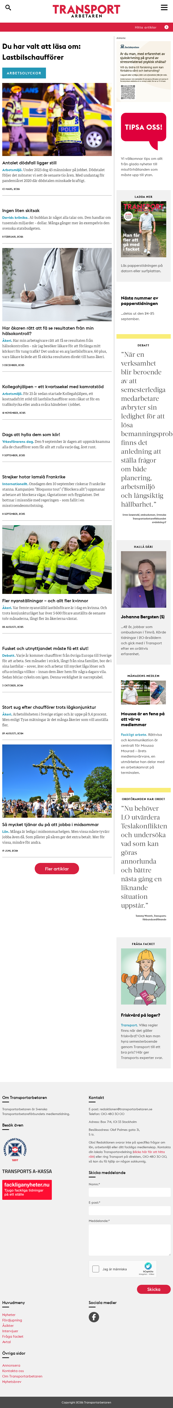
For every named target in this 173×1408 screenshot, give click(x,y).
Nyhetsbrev (11, 1381)
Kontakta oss (13, 1370)
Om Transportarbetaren (22, 1376)
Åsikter (8, 1325)
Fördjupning (12, 1320)
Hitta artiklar (146, 27)
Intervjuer (10, 1331)
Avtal (6, 1341)
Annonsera (11, 1365)
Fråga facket (12, 1336)
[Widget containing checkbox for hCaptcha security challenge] (123, 1269)
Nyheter (9, 1314)
